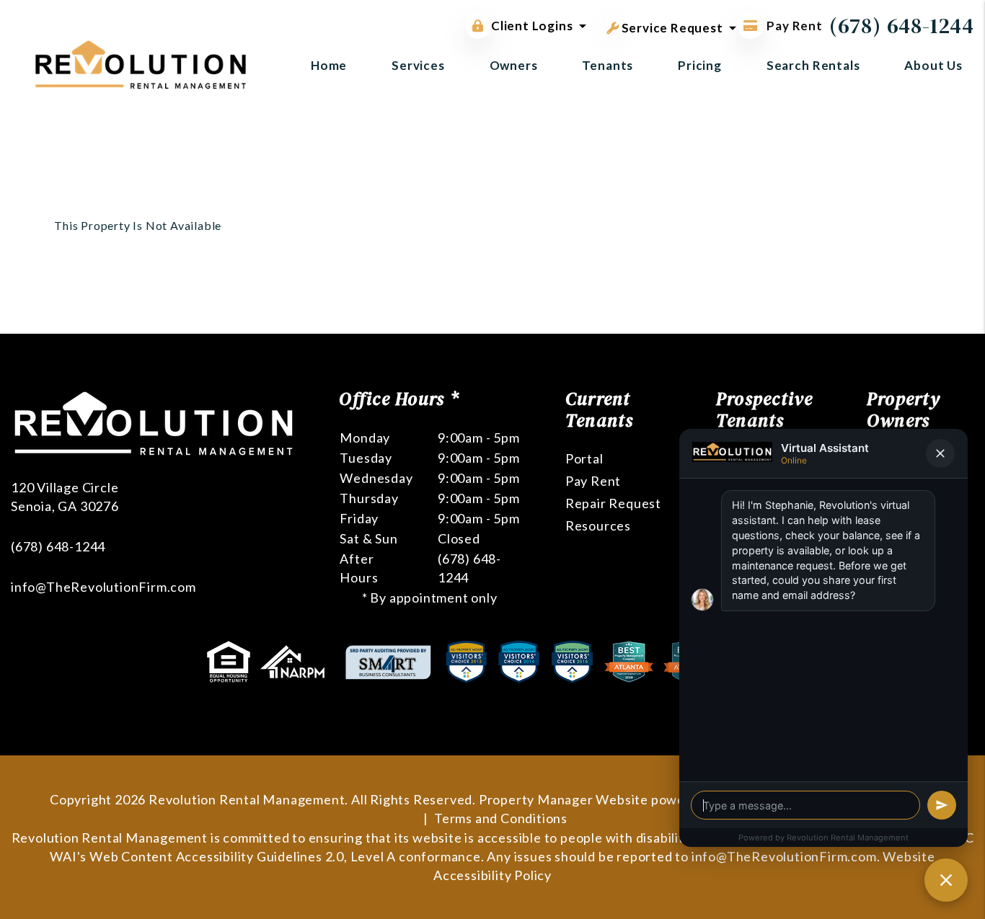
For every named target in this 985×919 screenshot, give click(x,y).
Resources (598, 525)
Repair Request (613, 503)
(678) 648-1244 (901, 25)
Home (329, 65)
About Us (933, 65)
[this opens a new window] (230, 660)
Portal (584, 458)
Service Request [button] (671, 27)
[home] (140, 63)
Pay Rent (793, 25)
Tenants (607, 65)
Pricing (700, 65)
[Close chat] (946, 880)
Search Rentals (813, 65)
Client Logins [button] (532, 25)
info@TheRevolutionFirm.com (103, 587)
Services (418, 65)
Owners (514, 65)
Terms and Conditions (500, 818)
